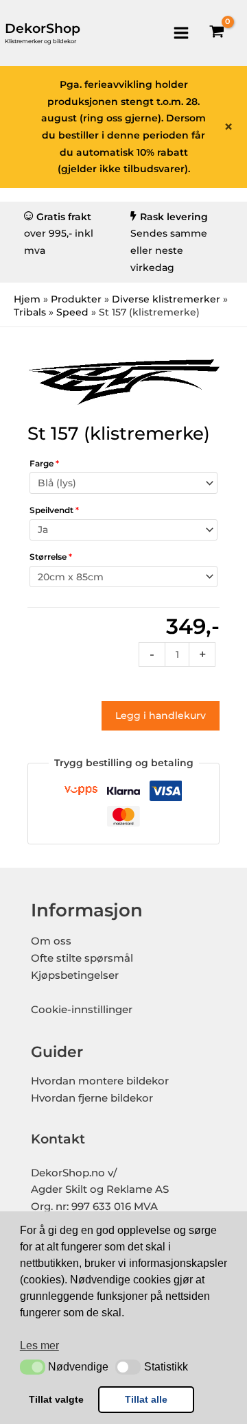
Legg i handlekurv (160, 715)
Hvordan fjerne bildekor (92, 1098)
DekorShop (42, 28)
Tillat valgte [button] (56, 1399)
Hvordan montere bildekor (100, 1081)
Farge (44, 463)
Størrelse (51, 556)
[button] (32, 1367)
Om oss (51, 941)
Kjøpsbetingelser (75, 975)
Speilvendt (54, 510)
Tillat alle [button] (146, 1399)
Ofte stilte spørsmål (82, 958)
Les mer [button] (39, 1345)
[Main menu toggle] (181, 32)
